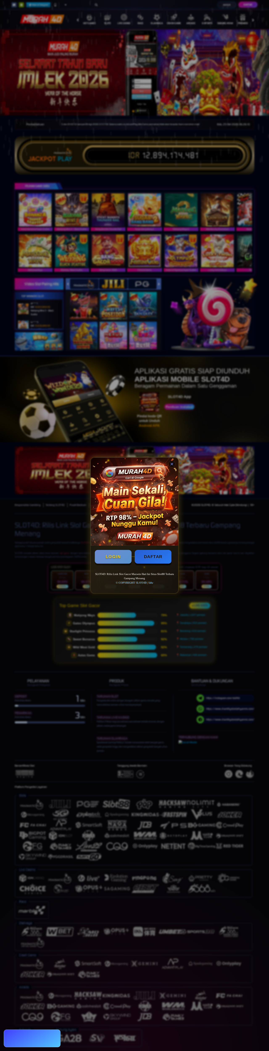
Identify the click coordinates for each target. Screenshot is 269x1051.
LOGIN (113, 556)
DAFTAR (153, 556)
